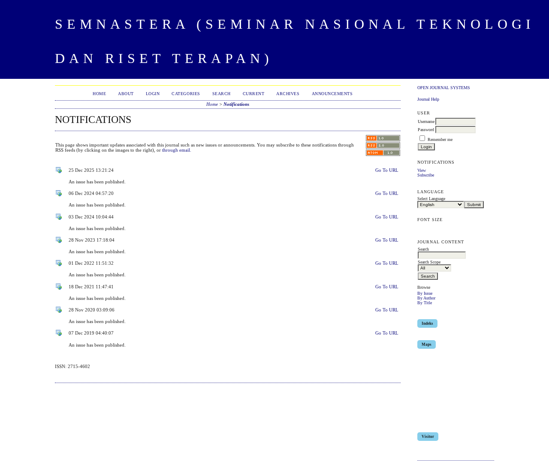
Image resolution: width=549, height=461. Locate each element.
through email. (176, 150)
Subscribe (425, 175)
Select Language (431, 198)
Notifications (236, 104)
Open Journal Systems (443, 87)
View (421, 170)
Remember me (440, 139)
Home (99, 93)
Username (426, 121)
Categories (186, 93)
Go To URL (386, 170)
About (126, 93)
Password (426, 129)
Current (254, 93)
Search (221, 93)
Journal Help (428, 99)
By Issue (424, 293)
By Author (426, 298)
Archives (287, 93)
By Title (424, 302)
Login (153, 93)
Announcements (332, 93)
